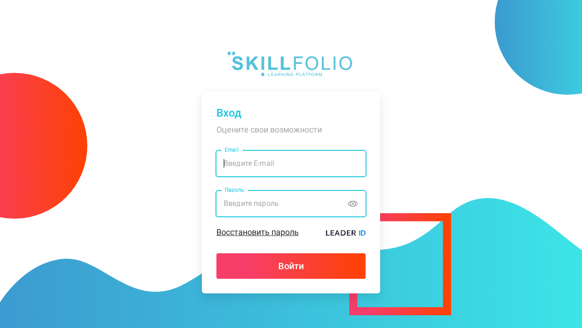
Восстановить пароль (257, 232)
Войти (291, 266)
